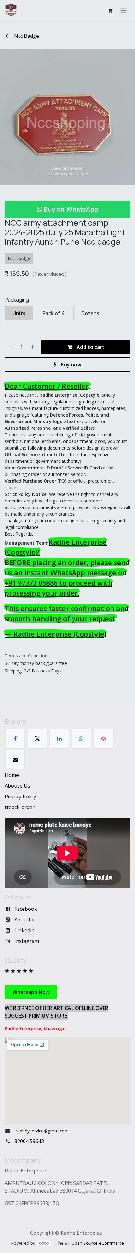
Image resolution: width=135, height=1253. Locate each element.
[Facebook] (15, 738)
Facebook (25, 908)
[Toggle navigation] (123, 10)
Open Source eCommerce (97, 1243)
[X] (37, 738)
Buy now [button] (70, 364)
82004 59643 (29, 1141)
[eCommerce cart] (109, 10)
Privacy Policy (20, 796)
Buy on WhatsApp (70, 209)
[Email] (15, 759)
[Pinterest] (103, 738)
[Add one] (32, 347)
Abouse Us (17, 785)
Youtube (24, 919)
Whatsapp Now (31, 992)
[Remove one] (10, 347)
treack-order (20, 807)
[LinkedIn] (59, 738)
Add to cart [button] (90, 346)
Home (12, 775)
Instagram (26, 941)
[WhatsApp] (81, 738)
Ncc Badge (26, 35)
